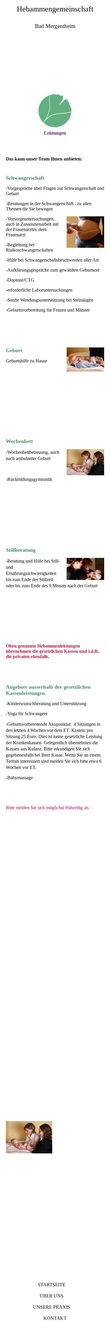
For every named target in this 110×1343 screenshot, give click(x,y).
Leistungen (55, 133)
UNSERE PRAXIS (51, 1306)
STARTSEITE (51, 1284)
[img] (55, 67)
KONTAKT (55, 1318)
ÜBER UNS (51, 1295)
